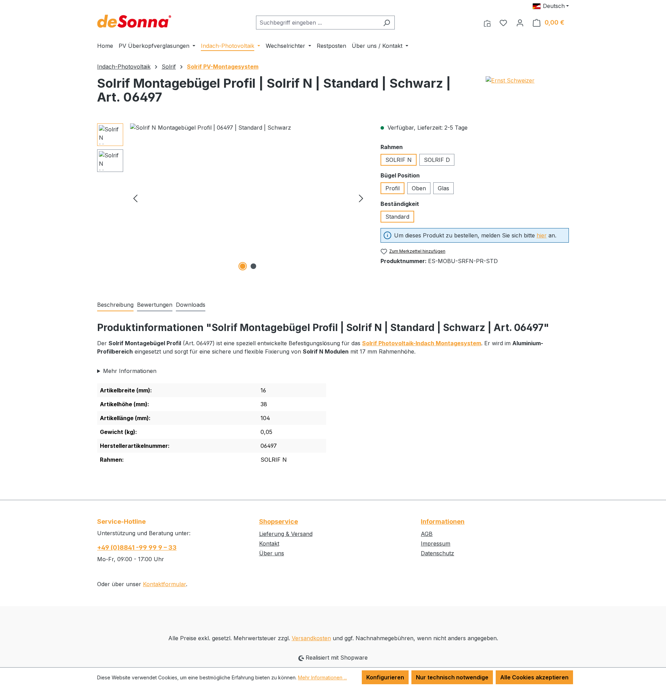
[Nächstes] (361, 198)
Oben (419, 188)
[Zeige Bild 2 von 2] (253, 266)
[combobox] (317, 22)
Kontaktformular (164, 584)
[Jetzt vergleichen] (487, 22)
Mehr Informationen (129, 370)
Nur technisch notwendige (452, 677)
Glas (443, 188)
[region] (232, 197)
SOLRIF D (437, 159)
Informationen (442, 521)
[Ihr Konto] (520, 22)
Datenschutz (437, 553)
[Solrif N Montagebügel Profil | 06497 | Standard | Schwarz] (248, 197)
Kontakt (269, 543)
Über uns (271, 553)
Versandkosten (311, 638)
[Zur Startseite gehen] (134, 21)
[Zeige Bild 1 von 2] (243, 266)
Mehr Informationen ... (322, 677)
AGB (427, 533)
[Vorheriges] (135, 198)
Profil (392, 188)
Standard (397, 216)
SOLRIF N (398, 159)
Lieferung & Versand (286, 533)
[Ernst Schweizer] (527, 93)
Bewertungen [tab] (154, 304)
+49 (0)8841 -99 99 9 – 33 (137, 547)
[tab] (115, 305)
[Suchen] (386, 22)
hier (542, 235)
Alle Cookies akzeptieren (534, 677)
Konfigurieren (385, 677)
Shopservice (278, 521)
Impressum (435, 543)
